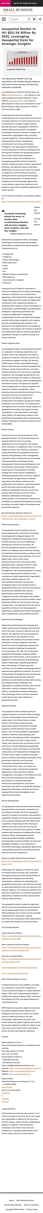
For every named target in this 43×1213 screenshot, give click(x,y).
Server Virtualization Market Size (15, 973)
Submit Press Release (13, 1205)
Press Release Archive (25, 1200)
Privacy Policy (32, 1209)
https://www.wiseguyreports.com (22, 1071)
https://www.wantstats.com (20, 1074)
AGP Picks (5, 3)
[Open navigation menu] (4, 19)
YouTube (5, 1102)
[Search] (29, 19)
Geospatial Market (16, 101)
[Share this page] (39, 19)
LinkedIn (5, 1099)
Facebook (6, 1093)
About (11, 1200)
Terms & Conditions (31, 1205)
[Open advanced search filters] (34, 19)
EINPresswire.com (14, 95)
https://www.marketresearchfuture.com (25, 1068)
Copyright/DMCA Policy (14, 1209)
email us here (7, 1087)
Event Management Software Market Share (19, 968)
